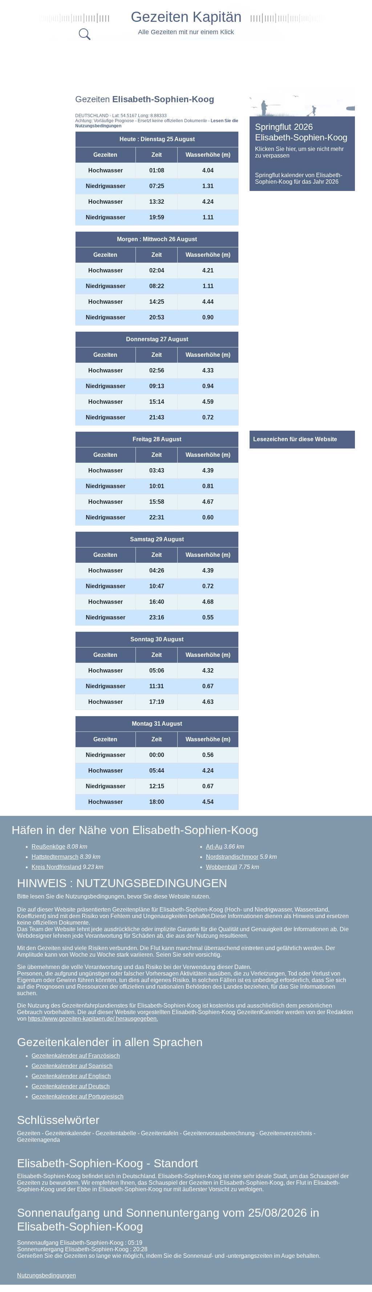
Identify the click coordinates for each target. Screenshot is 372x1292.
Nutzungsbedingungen (46, 1275)
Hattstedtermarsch (55, 857)
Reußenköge (48, 847)
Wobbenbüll (221, 867)
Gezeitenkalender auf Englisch (71, 1076)
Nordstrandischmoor (232, 857)
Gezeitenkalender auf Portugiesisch (78, 1096)
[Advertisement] (193, 61)
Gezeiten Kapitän (186, 17)
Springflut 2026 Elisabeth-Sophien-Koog (301, 132)
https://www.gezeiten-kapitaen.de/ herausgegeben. (93, 1019)
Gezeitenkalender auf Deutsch (71, 1086)
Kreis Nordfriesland (56, 867)
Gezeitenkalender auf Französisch (76, 1056)
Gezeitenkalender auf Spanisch (72, 1066)
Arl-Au (214, 847)
